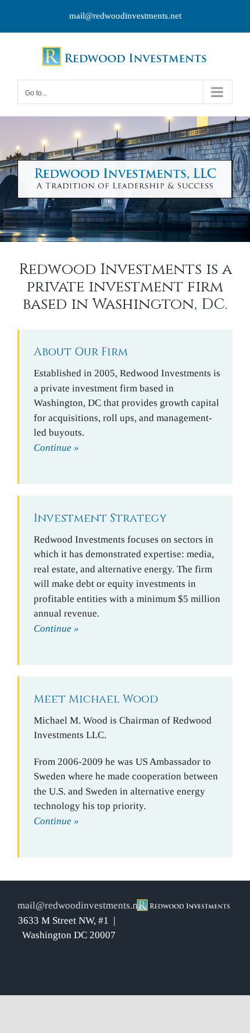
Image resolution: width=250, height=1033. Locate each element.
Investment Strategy (100, 518)
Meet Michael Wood (96, 699)
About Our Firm (81, 351)
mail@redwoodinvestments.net (125, 15)
